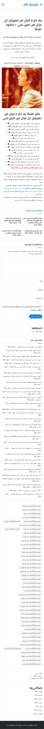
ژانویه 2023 (38, 695)
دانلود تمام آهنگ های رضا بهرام (32, 533)
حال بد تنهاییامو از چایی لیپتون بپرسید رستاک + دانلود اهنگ (21, 356)
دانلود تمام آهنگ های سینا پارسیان (31, 564)
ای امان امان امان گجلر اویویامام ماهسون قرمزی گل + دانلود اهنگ (12, 220)
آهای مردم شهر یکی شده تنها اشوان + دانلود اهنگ (24, 347)
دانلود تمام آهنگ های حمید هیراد (32, 529)
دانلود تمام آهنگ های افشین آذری (31, 517)
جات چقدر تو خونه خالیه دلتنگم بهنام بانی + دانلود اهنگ (23, 460)
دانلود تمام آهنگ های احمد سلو (32, 513)
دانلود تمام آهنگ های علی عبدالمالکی (30, 571)
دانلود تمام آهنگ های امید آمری (32, 521)
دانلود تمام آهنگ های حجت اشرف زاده (30, 525)
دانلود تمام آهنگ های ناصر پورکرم (31, 641)
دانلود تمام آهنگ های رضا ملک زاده (31, 540)
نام (40, 281)
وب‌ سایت (39, 298)
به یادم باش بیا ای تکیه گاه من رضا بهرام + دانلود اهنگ (23, 363)
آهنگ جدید (39, 673)
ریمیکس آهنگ (38, 676)
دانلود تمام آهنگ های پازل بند (33, 648)
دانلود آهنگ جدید (37, 331)
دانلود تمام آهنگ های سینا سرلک (32, 560)
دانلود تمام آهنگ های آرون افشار (32, 506)
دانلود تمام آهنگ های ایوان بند (12, 521)
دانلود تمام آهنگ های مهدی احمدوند (31, 625)
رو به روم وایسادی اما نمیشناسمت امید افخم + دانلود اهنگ (21, 409)
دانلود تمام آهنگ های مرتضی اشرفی (31, 606)
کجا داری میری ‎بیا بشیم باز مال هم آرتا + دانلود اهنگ (33, 231)
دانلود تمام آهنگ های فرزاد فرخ (32, 583)
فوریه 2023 (38, 691)
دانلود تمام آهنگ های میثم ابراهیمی (31, 633)
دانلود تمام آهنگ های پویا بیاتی (13, 648)
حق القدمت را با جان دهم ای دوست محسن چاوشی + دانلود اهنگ (11, 233)
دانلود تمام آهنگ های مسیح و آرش (31, 621)
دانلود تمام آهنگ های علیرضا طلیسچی (30, 567)
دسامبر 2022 (38, 699)
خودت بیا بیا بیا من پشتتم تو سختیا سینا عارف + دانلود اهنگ (21, 360)
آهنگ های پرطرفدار (36, 678)
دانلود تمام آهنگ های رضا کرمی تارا (31, 544)
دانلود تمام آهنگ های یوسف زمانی (31, 664)
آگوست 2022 (38, 714)
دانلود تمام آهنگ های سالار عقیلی (31, 548)
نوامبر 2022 (38, 702)
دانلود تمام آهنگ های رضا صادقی (32, 537)
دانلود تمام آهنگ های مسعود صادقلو (31, 617)
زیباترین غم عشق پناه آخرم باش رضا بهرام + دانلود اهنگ (22, 373)
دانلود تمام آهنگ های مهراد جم (32, 629)
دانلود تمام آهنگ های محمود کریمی (31, 602)
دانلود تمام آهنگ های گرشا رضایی (31, 660)
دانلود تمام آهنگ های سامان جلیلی (31, 552)
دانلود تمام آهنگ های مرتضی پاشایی (31, 614)
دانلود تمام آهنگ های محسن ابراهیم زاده (30, 594)
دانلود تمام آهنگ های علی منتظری (31, 579)
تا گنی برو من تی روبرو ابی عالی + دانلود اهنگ (25, 490)
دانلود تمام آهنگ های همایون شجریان (30, 644)
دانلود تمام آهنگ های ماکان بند (32, 590)
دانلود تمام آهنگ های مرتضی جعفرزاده (30, 610)
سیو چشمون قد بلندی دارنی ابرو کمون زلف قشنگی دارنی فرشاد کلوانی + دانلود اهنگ (32, 221)
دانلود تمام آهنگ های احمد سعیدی (31, 510)
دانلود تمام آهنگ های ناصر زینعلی (31, 637)
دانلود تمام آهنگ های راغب (12, 529)
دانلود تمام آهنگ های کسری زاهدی (31, 656)
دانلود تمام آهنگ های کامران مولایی (31, 652)
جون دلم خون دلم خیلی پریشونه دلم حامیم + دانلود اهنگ (22, 388)
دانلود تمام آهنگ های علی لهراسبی (31, 575)
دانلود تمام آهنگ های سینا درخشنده (31, 556)
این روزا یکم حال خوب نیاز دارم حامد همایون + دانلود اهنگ (21, 475)
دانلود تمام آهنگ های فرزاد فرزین (31, 587)
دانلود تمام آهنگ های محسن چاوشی (31, 598)
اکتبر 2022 (38, 706)
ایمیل (40, 289)
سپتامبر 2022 (38, 710)
